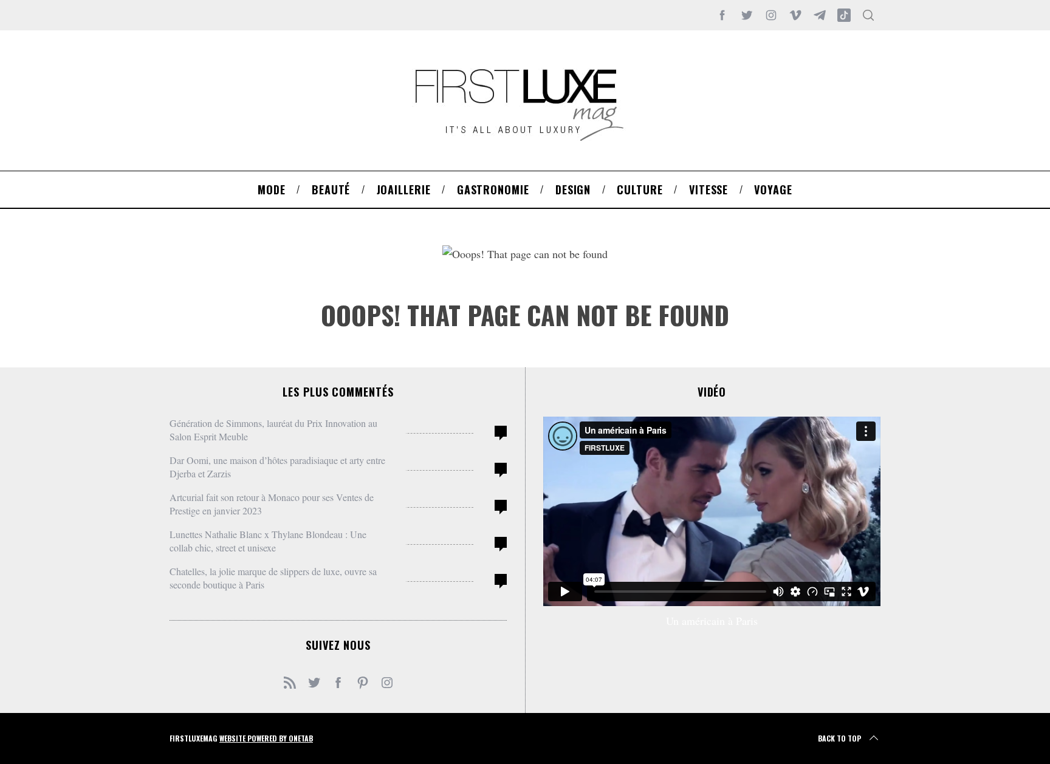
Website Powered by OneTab (266, 738)
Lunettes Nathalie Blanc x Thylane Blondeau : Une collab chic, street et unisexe (268, 541)
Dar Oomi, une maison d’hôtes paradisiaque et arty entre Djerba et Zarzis (277, 467)
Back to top (839, 738)
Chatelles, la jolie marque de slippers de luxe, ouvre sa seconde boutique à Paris (273, 578)
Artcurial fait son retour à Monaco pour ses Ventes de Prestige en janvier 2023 (272, 504)
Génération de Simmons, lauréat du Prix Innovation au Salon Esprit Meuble (273, 430)
